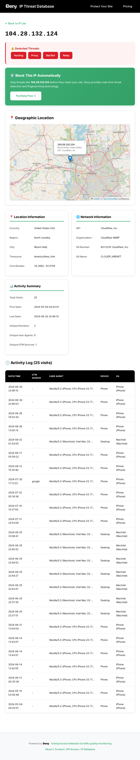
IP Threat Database (36, 6)
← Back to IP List (15, 23)
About (48, 749)
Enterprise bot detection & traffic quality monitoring (81, 743)
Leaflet (96, 198)
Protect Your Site (101, 6)
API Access (72, 749)
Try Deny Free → (26, 95)
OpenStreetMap (110, 198)
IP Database (88, 749)
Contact (59, 749)
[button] (70, 158)
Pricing (127, 6)
